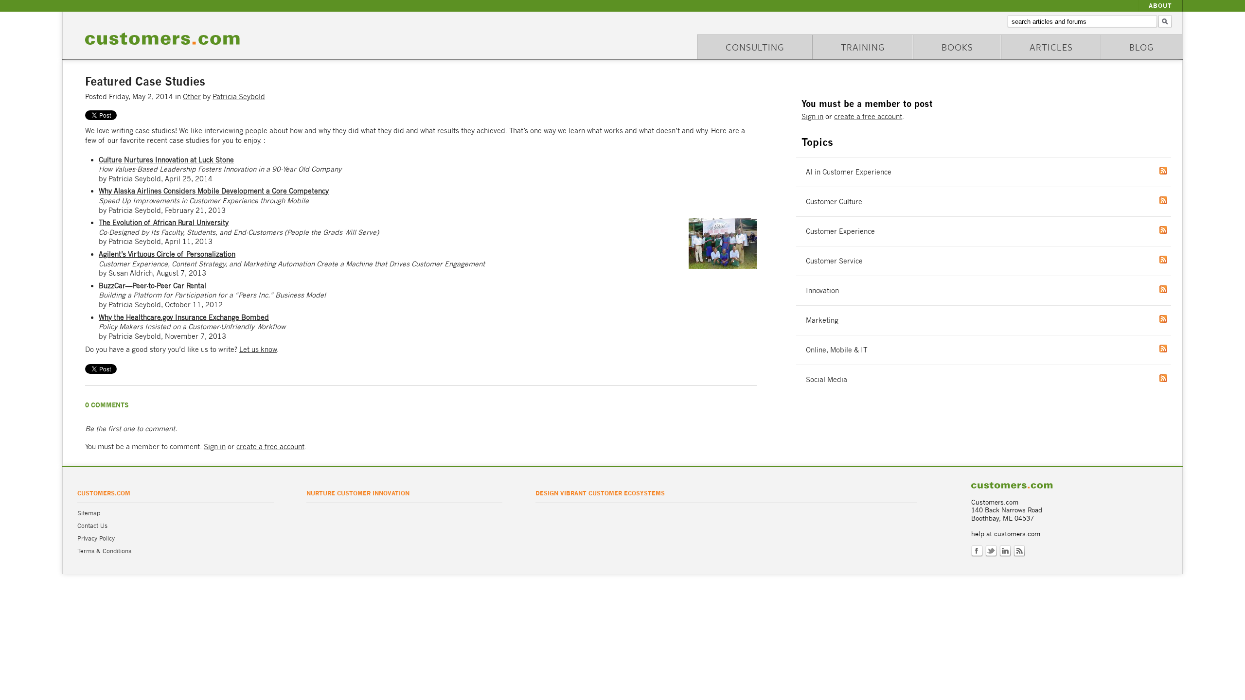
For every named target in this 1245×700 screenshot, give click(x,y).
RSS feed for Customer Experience (1173, 230)
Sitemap (88, 513)
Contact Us (92, 525)
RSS (1019, 551)
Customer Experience (840, 231)
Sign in (215, 446)
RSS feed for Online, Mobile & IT (1173, 348)
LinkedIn (1005, 551)
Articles (1051, 46)
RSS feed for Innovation (1173, 289)
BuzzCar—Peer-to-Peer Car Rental (152, 285)
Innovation (822, 290)
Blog (1141, 46)
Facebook (977, 551)
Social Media (826, 379)
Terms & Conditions (104, 551)
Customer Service (834, 261)
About (1160, 5)
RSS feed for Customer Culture (1173, 200)
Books (957, 46)
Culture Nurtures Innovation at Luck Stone (166, 160)
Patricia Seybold (239, 96)
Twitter (991, 551)
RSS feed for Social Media (1173, 378)
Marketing (822, 320)
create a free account (270, 446)
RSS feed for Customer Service (1173, 259)
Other (192, 96)
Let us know (258, 349)
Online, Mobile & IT (837, 350)
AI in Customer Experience (848, 172)
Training (863, 46)
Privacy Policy (96, 538)
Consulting (755, 46)
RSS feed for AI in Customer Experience (1173, 170)
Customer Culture (834, 201)
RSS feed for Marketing (1173, 318)
